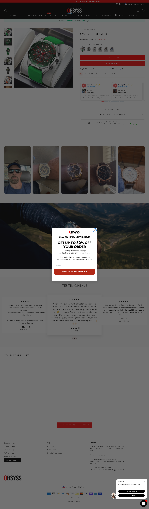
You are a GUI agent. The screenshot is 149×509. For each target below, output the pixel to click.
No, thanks (74, 278)
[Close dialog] (94, 230)
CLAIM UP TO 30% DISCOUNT (74, 271)
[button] (143, 503)
